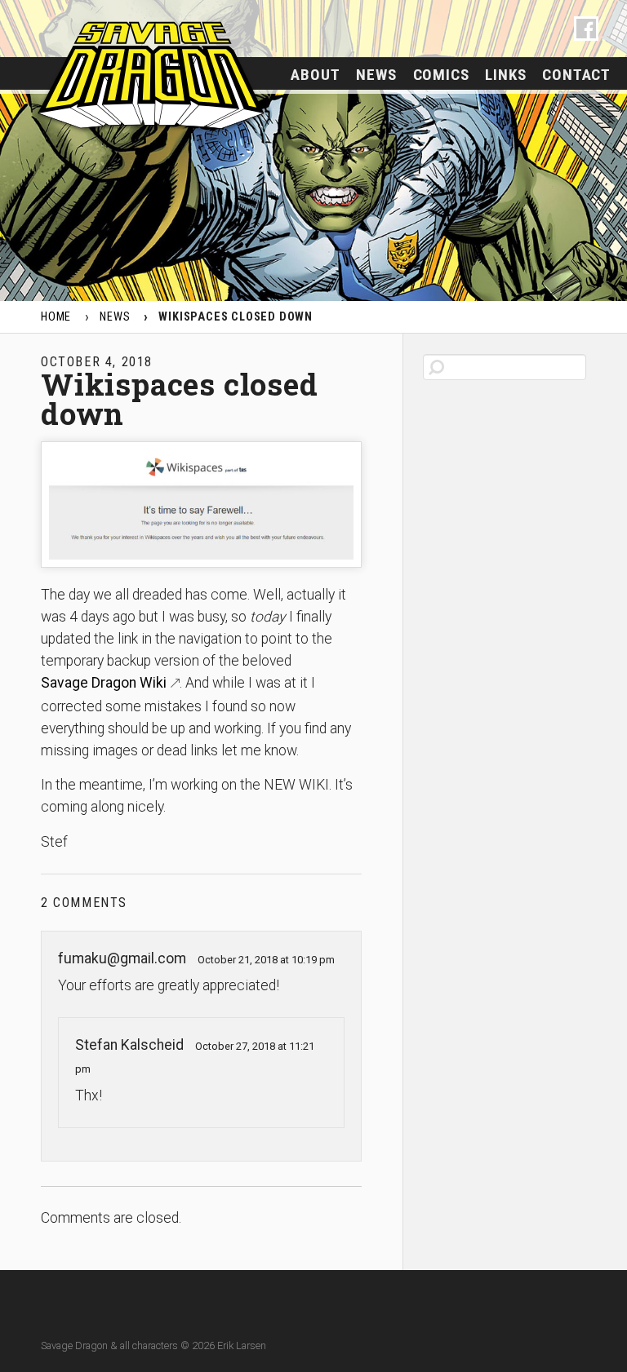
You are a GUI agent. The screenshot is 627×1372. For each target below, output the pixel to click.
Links (505, 74)
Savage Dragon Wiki (104, 683)
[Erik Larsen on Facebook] (586, 28)
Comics (441, 74)
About (315, 74)
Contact (576, 74)
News (376, 74)
